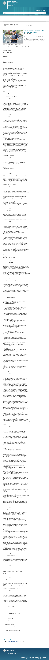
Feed (11, 19)
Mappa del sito (31, 657)
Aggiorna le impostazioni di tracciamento (38, 658)
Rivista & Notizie (14, 17)
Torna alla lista (5, 645)
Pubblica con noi (39, 10)
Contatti (44, 10)
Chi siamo (26, 657)
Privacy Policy (21, 658)
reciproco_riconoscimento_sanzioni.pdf (13, 641)
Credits (22, 657)
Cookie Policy (27, 658)
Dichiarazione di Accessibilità (40, 657)
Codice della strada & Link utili (30, 17)
